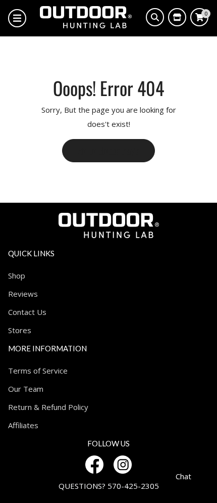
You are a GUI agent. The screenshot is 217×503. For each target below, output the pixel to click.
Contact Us (27, 312)
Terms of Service (38, 370)
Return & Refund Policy (48, 407)
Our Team (25, 389)
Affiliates (23, 425)
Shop (16, 275)
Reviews (23, 294)
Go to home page (108, 150)
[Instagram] (123, 464)
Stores (19, 330)
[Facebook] (94, 464)
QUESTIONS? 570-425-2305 (109, 486)
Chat (183, 476)
